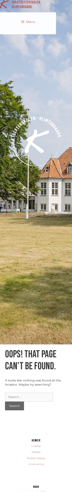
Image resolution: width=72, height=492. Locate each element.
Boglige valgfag (36, 458)
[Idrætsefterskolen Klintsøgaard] (20, 4)
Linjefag (36, 445)
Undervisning (36, 464)
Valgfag (36, 451)
